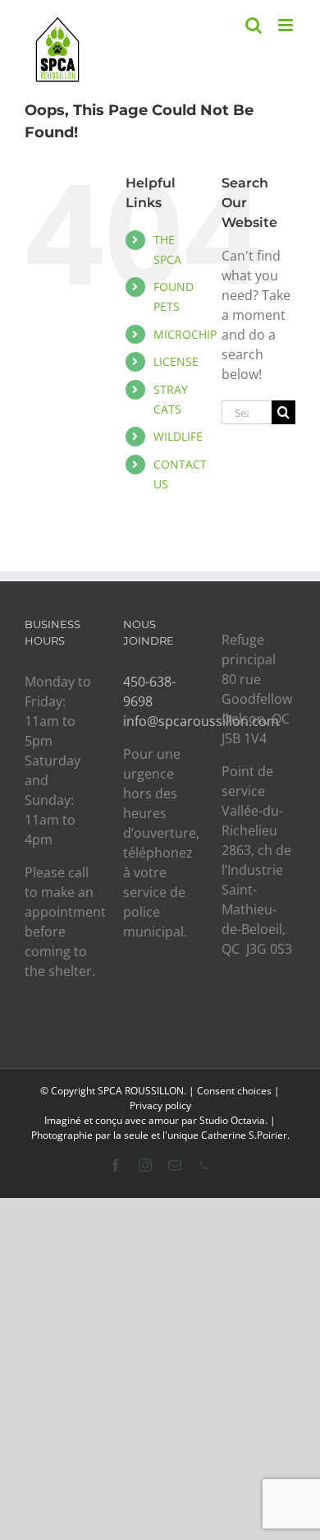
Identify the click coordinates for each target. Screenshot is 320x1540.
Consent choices (234, 1091)
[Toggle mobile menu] (286, 25)
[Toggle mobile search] (253, 25)
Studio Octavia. (234, 1120)
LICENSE (176, 361)
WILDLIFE (178, 436)
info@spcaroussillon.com (201, 721)
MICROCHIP (185, 334)
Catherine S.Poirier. (245, 1135)
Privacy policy (160, 1105)
